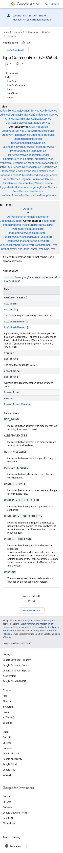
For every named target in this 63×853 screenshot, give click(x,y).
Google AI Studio (11, 753)
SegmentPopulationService (37, 179)
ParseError (18, 228)
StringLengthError (33, 249)
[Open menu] (5, 4)
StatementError (48, 245)
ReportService (11, 179)
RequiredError (42, 241)
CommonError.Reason (17, 404)
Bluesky (7, 701)
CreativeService (38, 126)
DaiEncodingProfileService (18, 146)
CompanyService (41, 118)
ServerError (32, 245)
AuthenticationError (38, 216)
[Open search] (47, 4)
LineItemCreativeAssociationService (28, 155)
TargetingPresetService (43, 187)
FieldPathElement (15, 327)
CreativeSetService (13, 130)
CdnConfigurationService (43, 114)
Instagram (8, 706)
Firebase (7, 748)
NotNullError (46, 224)
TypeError (49, 249)
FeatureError (49, 220)
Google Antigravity (12, 759)
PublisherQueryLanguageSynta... (21, 236)
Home (6, 32)
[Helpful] (23, 42)
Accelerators (9, 676)
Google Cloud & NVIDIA (14, 681)
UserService (36, 191)
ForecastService (44, 146)
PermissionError (34, 228)
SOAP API (47, 32)
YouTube (7, 722)
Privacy (16, 837)
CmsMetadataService (18, 118)
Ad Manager (36, 4)
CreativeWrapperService (16, 134)
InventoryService (20, 150)
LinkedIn (7, 712)
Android (7, 737)
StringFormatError (11, 249)
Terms (6, 837)
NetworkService (31, 167)
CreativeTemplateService (40, 130)
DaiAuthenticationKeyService (28, 142)
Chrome (7, 742)
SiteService (10, 183)
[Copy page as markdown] (17, 63)
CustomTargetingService (28, 138)
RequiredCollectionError (20, 241)
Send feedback (15, 49)
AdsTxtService (48, 110)
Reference (12, 36)
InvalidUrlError (30, 224)
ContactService (15, 122)
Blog (5, 696)
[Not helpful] (28, 42)
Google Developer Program (17, 660)
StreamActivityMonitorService (35, 183)
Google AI (8, 818)
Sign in (55, 4)
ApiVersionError (16, 216)
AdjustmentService (28, 110)
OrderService (49, 167)
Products (17, 32)
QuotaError (47, 236)
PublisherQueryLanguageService (38, 175)
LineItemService (12, 159)
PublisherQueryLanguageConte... (28, 232)
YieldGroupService (46, 195)
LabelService (38, 150)
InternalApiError (12, 224)
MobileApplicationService (43, 163)
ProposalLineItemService (39, 171)
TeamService (20, 191)
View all (7, 775)
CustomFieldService (43, 134)
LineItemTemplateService (38, 159)
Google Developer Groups (16, 665)
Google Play (9, 769)
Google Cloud (10, 764)
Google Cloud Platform (15, 812)
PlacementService (13, 171)
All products (9, 823)
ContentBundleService (37, 122)
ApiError (28, 208)
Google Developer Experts (16, 670)
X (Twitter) (8, 717)
